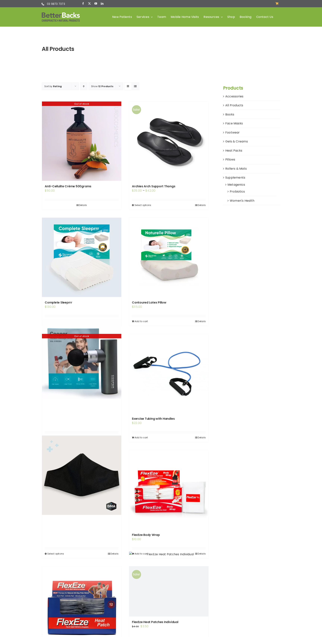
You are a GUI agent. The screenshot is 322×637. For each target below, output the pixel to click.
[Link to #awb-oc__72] (276, 3)
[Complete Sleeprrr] (81, 257)
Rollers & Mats (236, 168)
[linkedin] (102, 3)
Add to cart (141, 321)
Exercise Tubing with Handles (153, 419)
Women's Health (242, 200)
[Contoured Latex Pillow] (169, 257)
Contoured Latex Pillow (149, 302)
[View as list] (135, 86)
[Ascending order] (83, 86)
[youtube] (95, 3)
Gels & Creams (236, 141)
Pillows (230, 159)
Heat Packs (233, 150)
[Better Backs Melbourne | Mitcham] (61, 14)
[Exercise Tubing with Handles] (169, 373)
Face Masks (234, 123)
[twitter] (89, 3)
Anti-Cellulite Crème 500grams (68, 186)
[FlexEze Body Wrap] (169, 489)
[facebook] (83, 3)
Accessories (234, 96)
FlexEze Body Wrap (146, 535)
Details (83, 205)
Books (229, 114)
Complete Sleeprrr (58, 302)
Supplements (235, 177)
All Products (234, 105)
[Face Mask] (81, 475)
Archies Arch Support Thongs (153, 186)
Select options (143, 205)
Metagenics (236, 184)
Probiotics (237, 191)
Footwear (232, 132)
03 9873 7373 (56, 4)
